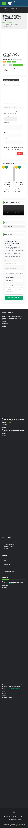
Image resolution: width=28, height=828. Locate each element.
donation (6, 548)
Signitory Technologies (9, 571)
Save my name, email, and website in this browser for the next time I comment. (13, 148)
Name (5, 132)
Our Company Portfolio (9, 544)
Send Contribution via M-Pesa (14, 298)
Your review (7, 122)
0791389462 (14, 8)
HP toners (11, 69)
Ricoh (5, 569)
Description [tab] (7, 80)
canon (5, 560)
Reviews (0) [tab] (15, 80)
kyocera (5, 566)
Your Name (7, 260)
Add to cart (17, 65)
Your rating (7, 116)
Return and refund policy (9, 546)
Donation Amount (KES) (10, 277)
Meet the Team (7, 542)
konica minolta (7, 564)
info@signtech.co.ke (12, 10)
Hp (4, 562)
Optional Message (9, 285)
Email (5, 139)
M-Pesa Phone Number (10, 268)
